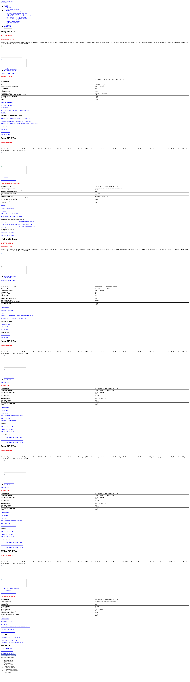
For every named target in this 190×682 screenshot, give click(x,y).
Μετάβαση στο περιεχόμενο (7, 653)
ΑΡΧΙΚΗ (6, 5)
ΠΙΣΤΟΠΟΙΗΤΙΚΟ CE (6, 648)
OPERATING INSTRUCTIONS (8, 420)
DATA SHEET (4, 410)
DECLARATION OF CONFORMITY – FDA (12, 442)
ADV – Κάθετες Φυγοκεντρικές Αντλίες (16, 17)
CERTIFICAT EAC (5, 132)
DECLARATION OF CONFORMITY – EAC (12, 440)
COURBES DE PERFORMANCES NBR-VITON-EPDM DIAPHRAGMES (19, 123)
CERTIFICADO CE (5, 335)
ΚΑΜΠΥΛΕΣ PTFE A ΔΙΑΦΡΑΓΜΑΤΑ (10, 637)
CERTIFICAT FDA (5, 134)
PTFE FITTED (4, 329)
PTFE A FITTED (5, 326)
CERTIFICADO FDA (6, 337)
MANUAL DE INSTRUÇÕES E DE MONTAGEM (13, 318)
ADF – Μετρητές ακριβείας (13, 22)
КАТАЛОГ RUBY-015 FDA (8, 208)
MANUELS (3, 113)
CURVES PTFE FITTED (7, 429)
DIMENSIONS (4, 107)
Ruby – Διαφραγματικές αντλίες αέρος (16, 11)
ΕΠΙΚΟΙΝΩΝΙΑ (8, 26)
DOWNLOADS (7, 25)
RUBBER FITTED (5, 324)
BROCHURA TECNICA (7, 310)
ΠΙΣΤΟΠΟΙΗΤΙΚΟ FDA (7, 651)
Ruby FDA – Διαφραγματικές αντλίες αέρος (17, 13)
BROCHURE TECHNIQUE (8, 105)
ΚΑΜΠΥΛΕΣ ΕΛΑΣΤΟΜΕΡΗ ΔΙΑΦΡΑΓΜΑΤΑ (12, 642)
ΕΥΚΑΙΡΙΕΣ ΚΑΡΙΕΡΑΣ (13, 9)
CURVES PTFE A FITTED (7, 426)
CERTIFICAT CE (5, 129)
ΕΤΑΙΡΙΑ (6, 6)
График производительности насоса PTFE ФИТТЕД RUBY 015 (17, 224)
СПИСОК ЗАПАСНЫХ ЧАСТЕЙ (9, 213)
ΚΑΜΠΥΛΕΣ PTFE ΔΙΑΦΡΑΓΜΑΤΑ (10, 640)
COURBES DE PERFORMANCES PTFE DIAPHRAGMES (16, 121)
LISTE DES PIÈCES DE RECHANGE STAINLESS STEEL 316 (16, 110)
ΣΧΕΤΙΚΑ (9, 7)
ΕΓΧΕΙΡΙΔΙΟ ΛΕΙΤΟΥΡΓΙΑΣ (8, 632)
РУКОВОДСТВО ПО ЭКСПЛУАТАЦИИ (11, 216)
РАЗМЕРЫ (3, 211)
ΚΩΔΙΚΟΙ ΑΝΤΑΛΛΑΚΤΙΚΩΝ (8, 629)
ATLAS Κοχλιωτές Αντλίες (13, 19)
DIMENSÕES (4, 313)
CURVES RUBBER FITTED (8, 431)
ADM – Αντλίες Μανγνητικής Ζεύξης (15, 14)
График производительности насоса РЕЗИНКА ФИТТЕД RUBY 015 (18, 227)
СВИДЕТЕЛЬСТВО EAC (7, 232)
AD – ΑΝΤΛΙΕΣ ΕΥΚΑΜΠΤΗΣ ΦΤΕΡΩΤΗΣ (18, 18)
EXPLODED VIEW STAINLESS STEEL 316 (12, 415)
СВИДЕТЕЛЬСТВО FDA (7, 235)
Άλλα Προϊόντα (10, 23)
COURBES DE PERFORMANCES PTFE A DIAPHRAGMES (16, 118)
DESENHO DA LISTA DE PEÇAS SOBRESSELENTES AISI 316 (17, 315)
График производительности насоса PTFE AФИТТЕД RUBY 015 (17, 221)
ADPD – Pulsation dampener (13, 21)
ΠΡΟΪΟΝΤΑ (7, 10)
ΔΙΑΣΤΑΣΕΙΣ (4, 624)
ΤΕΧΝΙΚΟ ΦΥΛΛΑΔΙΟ (6, 622)
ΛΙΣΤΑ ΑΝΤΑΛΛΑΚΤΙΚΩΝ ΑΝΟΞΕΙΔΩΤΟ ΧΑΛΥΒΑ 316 (15, 627)
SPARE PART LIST (6, 418)
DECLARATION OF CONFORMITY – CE (11, 437)
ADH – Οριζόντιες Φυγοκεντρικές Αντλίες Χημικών (19, 15)
